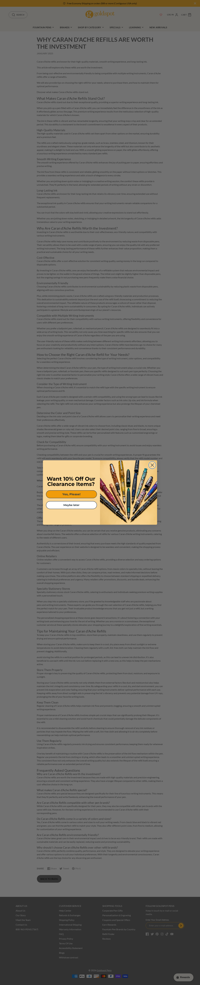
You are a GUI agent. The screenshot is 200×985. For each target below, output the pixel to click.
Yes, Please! (71, 494)
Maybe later (71, 505)
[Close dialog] (152, 465)
